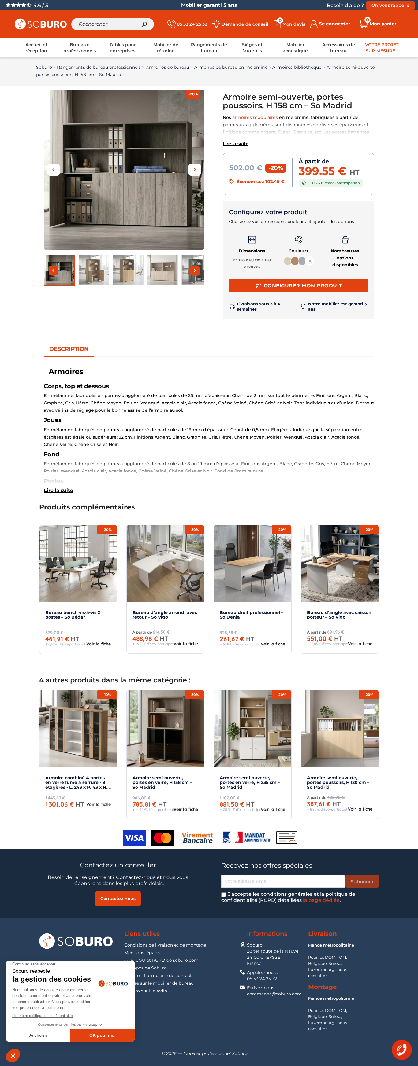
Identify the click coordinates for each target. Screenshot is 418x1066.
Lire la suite (235, 143)
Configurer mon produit (303, 286)
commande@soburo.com (274, 994)
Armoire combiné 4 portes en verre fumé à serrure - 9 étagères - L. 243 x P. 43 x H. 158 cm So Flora (76, 785)
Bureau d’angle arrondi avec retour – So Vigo (164, 615)
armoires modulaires (255, 117)
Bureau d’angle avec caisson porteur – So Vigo (339, 615)
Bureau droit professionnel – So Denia (251, 615)
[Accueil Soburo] (41, 24)
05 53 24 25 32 (262, 978)
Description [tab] (69, 349)
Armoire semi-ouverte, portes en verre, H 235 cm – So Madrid (250, 782)
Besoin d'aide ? (345, 5)
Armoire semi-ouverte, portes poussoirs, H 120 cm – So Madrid (338, 782)
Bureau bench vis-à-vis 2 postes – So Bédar (72, 615)
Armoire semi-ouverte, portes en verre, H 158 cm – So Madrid (162, 782)
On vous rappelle (390, 5)
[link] (36, 48)
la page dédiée (321, 900)
